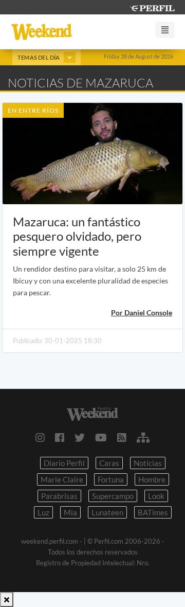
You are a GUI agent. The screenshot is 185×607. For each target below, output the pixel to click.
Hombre (151, 479)
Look (156, 496)
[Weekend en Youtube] (101, 437)
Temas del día (39, 57)
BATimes (153, 512)
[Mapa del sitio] (143, 437)
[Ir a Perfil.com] (152, 7)
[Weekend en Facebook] (59, 437)
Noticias (148, 463)
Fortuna (111, 479)
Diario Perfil (64, 463)
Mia (70, 512)
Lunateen (107, 512)
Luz (43, 512)
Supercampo (113, 496)
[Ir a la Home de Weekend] (92, 412)
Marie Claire (62, 479)
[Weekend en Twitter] (80, 437)
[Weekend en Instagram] (40, 437)
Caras (109, 463)
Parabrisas (59, 496)
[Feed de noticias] (121, 437)
